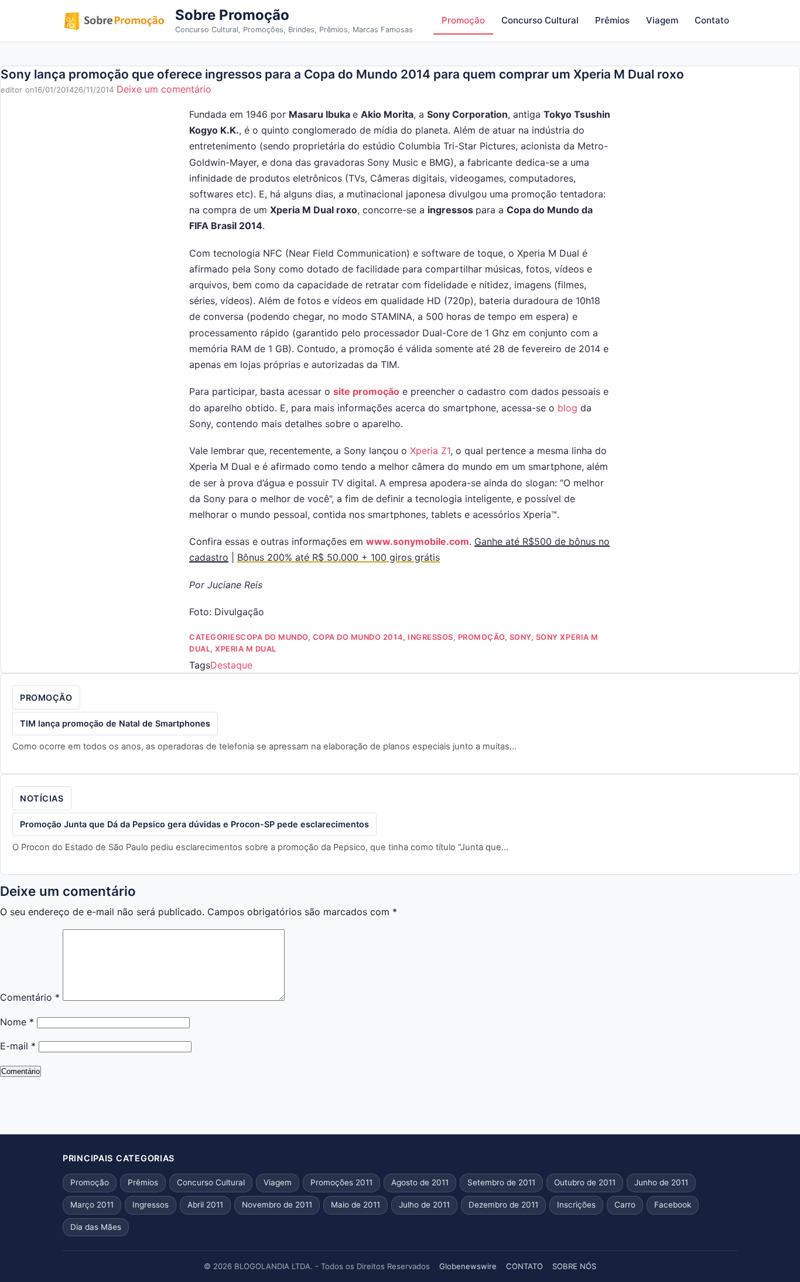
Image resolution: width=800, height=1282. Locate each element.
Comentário (30, 997)
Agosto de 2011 (420, 1182)
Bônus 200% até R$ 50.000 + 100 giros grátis (338, 557)
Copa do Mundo (274, 637)
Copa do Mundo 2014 (358, 637)
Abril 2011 (205, 1204)
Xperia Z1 (430, 450)
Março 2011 (92, 1204)
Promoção (463, 20)
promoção (374, 391)
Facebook (672, 1204)
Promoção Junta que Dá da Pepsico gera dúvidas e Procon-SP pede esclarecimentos (194, 824)
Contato (712, 20)
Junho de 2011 (661, 1182)
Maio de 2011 (355, 1204)
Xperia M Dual (245, 649)
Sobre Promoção (232, 14)
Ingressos (430, 637)
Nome (17, 1022)
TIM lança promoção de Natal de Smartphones (115, 723)
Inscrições (576, 1204)
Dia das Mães (95, 1227)
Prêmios (612, 20)
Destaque (231, 665)
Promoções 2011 (341, 1182)
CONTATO (524, 1266)
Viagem (662, 20)
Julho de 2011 (424, 1204)
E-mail (18, 1046)
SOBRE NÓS (574, 1266)
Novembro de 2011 (277, 1204)
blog (567, 408)
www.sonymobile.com (417, 541)
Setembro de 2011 (501, 1182)
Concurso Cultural (540, 20)
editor (11, 89)
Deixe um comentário (164, 89)
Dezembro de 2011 (503, 1204)
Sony (520, 637)
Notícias (42, 798)
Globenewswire (468, 1266)
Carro (624, 1204)
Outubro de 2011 (585, 1182)
